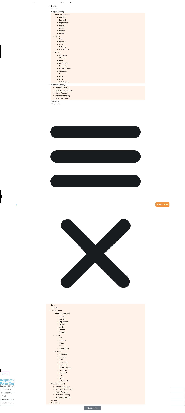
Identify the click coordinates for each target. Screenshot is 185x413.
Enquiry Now (162, 204)
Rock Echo (63, 63)
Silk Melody (64, 82)
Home (53, 6)
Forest (62, 25)
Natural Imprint (65, 68)
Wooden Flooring (58, 85)
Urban (61, 44)
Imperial (62, 20)
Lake (61, 39)
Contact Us (56, 104)
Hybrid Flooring (61, 93)
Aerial (61, 28)
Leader (62, 31)
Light (61, 79)
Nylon (57, 36)
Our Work (55, 101)
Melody (62, 33)
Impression (63, 22)
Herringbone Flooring (63, 90)
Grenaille (63, 71)
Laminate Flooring (62, 88)
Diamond (63, 74)
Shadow (62, 58)
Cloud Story (64, 49)
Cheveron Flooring (62, 96)
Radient (62, 17)
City (61, 76)
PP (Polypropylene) (62, 14)
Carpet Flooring (57, 11)
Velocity (62, 47)
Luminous (63, 66)
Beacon (62, 41)
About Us (55, 9)
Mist (61, 60)
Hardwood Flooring (63, 98)
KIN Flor (58, 52)
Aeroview (63, 55)
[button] (95, 204)
